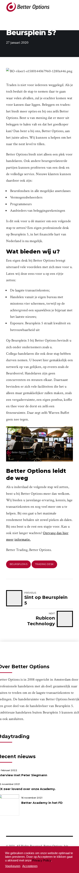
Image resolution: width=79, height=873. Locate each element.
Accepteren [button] (29, 866)
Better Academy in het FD (42, 803)
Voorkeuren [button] (12, 866)
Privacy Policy (41, 860)
